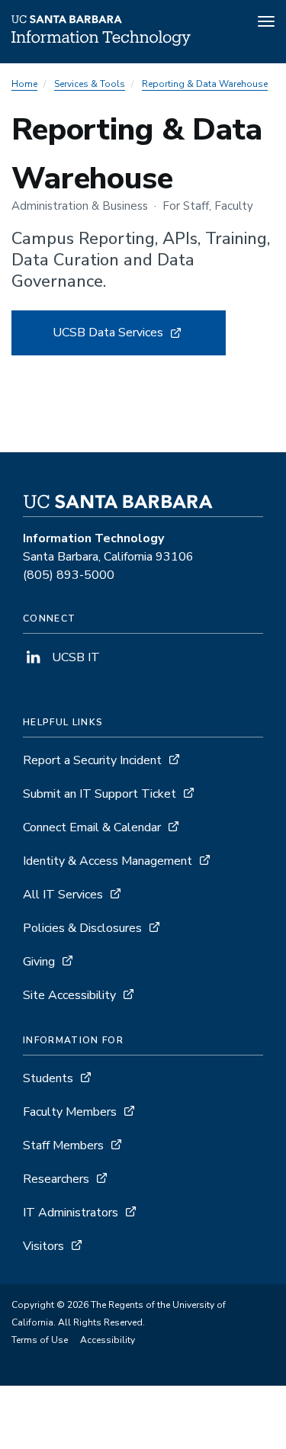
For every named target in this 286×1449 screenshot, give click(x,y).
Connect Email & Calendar (92, 827)
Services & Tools (89, 84)
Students (48, 1078)
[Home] (101, 42)
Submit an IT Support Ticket (99, 794)
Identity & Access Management (107, 861)
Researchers (56, 1179)
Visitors (43, 1246)
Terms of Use (39, 1340)
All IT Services (63, 894)
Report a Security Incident (92, 760)
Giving (39, 961)
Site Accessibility (69, 995)
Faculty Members (70, 1112)
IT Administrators (70, 1212)
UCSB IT (74, 657)
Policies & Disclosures (82, 928)
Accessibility (107, 1340)
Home (24, 84)
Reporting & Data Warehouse (205, 84)
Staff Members (63, 1145)
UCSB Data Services (135, 339)
